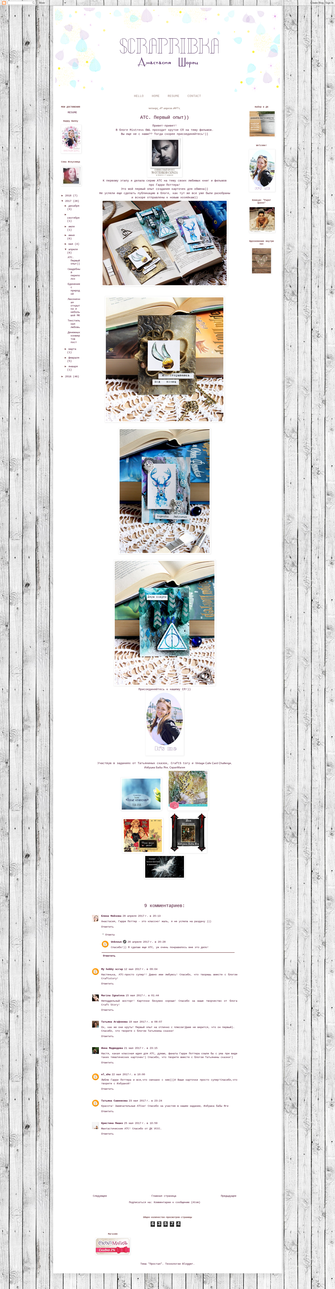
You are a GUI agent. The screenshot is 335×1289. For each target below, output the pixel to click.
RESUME (173, 96)
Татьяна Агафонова (114, 1021)
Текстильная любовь (74, 324)
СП (182, 130)
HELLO (139, 96)
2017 (69, 201)
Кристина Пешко (112, 1123)
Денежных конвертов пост (74, 337)
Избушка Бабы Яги (156, 767)
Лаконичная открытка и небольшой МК (74, 307)
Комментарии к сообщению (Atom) (177, 1202)
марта (72, 349)
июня (71, 235)
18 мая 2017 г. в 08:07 (145, 1021)
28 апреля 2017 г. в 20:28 (147, 941)
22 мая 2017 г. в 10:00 (128, 1074)
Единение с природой (74, 288)
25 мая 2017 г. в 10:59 (140, 1123)
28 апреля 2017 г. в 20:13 (142, 916)
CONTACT (194, 96)
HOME (156, 96)
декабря (73, 205)
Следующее (100, 1195)
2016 (69, 376)
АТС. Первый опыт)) (74, 260)
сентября (73, 217)
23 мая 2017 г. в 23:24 (145, 1100)
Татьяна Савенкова (114, 1100)
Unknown (116, 941)
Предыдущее (228, 1195)
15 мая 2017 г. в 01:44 (142, 995)
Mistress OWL (140, 130)
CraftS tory (180, 763)
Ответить (107, 926)
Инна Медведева (112, 1048)
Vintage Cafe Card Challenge (213, 763)
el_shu (106, 1074)
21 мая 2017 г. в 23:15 (140, 1048)
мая (71, 244)
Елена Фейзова (111, 916)
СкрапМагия (177, 767)
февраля (73, 357)
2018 (69, 195)
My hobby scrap (112, 969)
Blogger (187, 1263)
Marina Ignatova (112, 995)
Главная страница (163, 1195)
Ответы (110, 934)
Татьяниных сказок (152, 763)
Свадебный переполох (74, 274)
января (73, 366)
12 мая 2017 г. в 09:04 (140, 969)
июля (71, 226)
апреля (73, 249)
